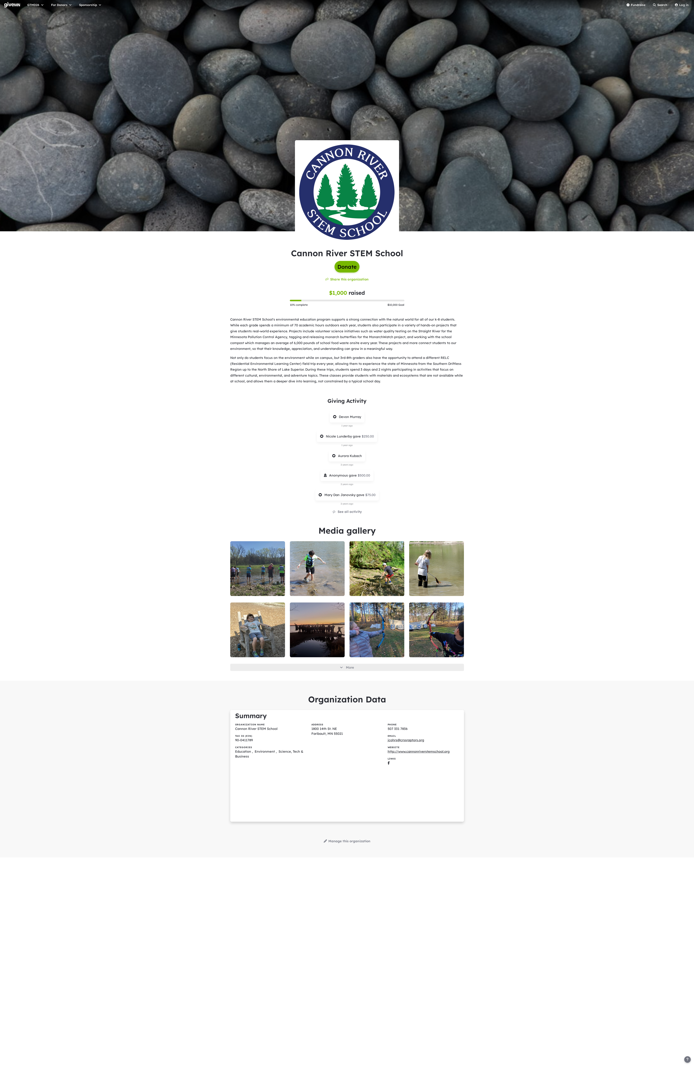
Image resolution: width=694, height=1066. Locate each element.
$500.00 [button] (364, 475)
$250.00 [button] (368, 436)
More (350, 667)
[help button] (687, 1059)
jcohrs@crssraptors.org (406, 740)
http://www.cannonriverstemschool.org (419, 751)
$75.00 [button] (370, 495)
